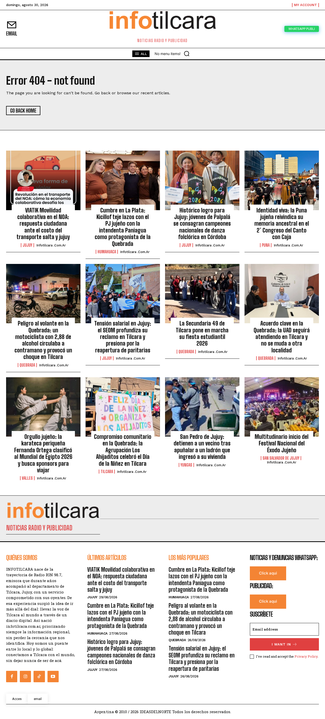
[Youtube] (53, 676)
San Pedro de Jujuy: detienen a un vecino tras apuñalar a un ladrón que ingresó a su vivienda (202, 446)
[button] (187, 53)
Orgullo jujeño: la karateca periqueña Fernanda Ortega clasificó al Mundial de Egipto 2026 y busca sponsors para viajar (43, 453)
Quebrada (27, 365)
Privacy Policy (306, 656)
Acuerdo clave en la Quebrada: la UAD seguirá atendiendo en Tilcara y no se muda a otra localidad (282, 337)
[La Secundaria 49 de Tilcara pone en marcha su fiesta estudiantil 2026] (202, 293)
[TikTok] (39, 676)
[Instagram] (25, 676)
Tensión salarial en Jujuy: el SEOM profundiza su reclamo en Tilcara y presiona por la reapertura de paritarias (122, 337)
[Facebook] (11, 676)
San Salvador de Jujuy (281, 458)
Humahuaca (107, 252)
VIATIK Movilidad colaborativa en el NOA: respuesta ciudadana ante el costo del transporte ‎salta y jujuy (43, 224)
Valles (27, 478)
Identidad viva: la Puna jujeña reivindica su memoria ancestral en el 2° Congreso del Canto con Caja (281, 224)
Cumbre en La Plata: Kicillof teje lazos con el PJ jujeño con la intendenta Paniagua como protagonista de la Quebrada (123, 227)
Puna (266, 245)
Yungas (186, 465)
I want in (281, 644)
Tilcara (107, 472)
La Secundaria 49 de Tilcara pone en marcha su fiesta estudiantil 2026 (202, 333)
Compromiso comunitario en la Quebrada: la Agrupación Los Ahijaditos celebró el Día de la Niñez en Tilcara (122, 450)
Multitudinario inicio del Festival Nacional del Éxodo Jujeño (281, 443)
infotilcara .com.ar (51, 245)
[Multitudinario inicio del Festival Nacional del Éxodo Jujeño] (282, 407)
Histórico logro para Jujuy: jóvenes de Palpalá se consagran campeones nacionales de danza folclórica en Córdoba (202, 224)
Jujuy (27, 245)
